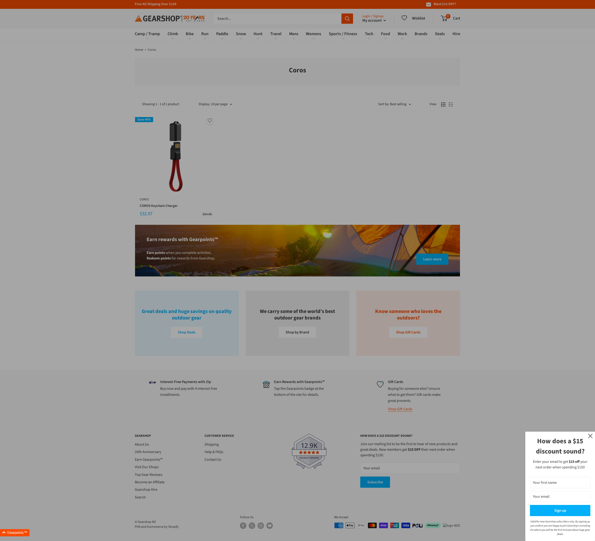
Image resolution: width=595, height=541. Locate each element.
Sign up (560, 510)
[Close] (590, 435)
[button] (15, 532)
